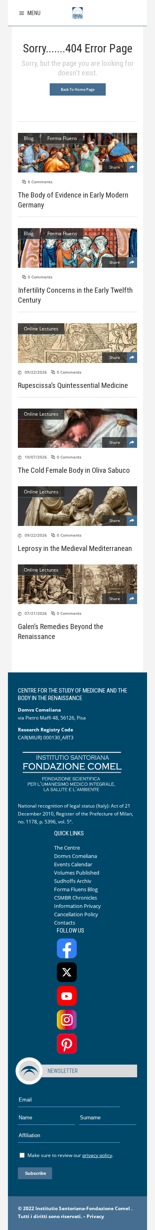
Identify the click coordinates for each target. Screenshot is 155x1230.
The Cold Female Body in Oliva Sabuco (74, 470)
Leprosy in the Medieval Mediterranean (75, 548)
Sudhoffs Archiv (72, 881)
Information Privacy (77, 906)
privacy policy (97, 1155)
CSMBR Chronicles (75, 897)
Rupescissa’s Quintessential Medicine (73, 385)
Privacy (95, 1216)
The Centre (67, 847)
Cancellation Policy (76, 914)
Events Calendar (73, 864)
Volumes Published (76, 872)
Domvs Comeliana (75, 856)
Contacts (64, 922)
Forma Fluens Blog (76, 889)
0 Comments (40, 181)
